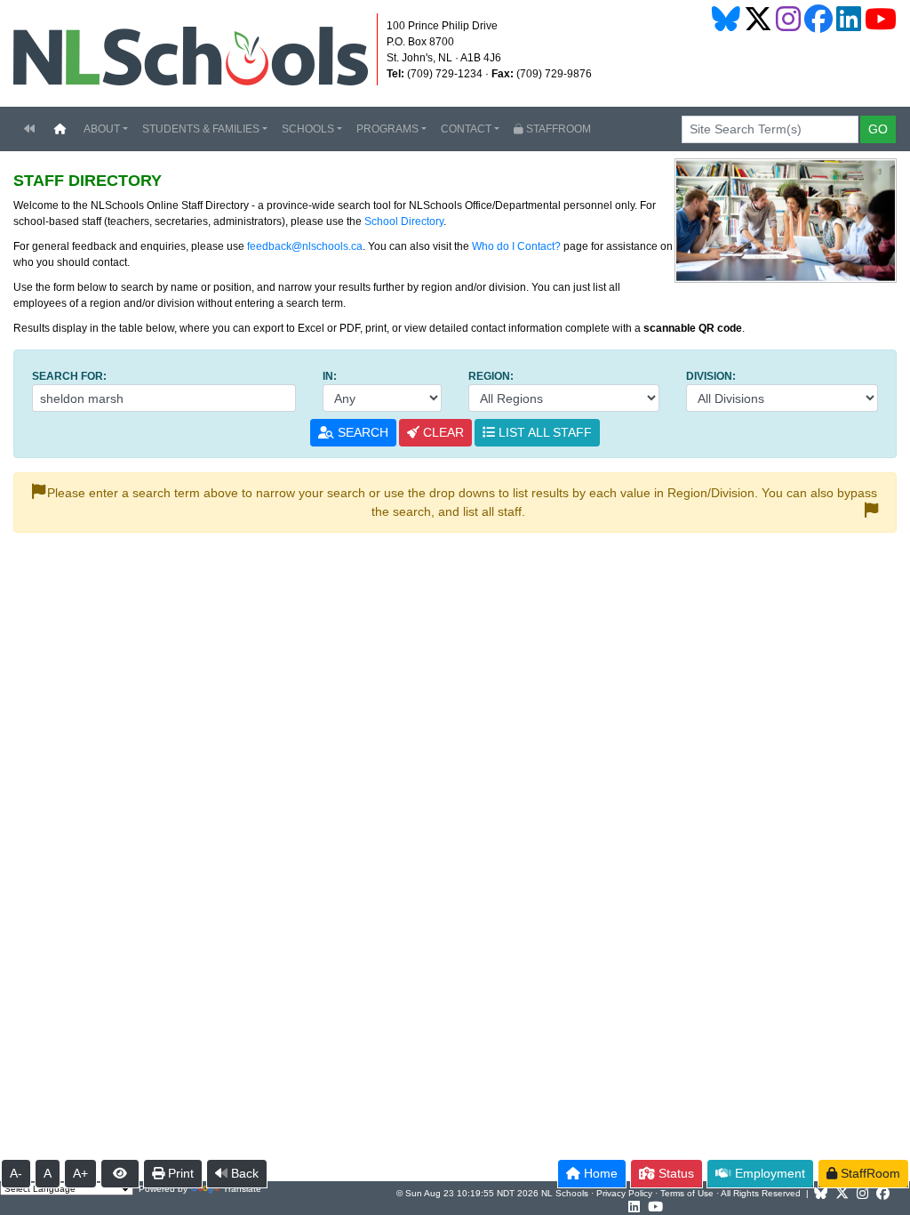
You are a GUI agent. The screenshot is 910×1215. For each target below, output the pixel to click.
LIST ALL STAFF (543, 432)
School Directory (403, 221)
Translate (242, 1189)
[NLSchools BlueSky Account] (726, 19)
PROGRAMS (387, 129)
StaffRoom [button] (868, 1173)
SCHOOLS (308, 129)
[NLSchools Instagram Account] (788, 19)
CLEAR (441, 432)
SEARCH (361, 432)
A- (16, 1173)
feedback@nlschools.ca (305, 246)
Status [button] (674, 1173)
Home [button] (599, 1173)
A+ (80, 1173)
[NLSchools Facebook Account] (818, 19)
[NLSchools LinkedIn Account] (848, 19)
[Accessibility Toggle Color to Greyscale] (120, 1173)
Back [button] (243, 1173)
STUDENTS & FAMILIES (200, 129)
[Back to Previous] (29, 129)
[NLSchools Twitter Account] (758, 19)
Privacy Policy (624, 1193)
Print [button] (179, 1173)
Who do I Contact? (516, 246)
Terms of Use (687, 1193)
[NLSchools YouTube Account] (881, 19)
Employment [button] (768, 1173)
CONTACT (466, 129)
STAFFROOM (557, 129)
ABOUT (102, 129)
